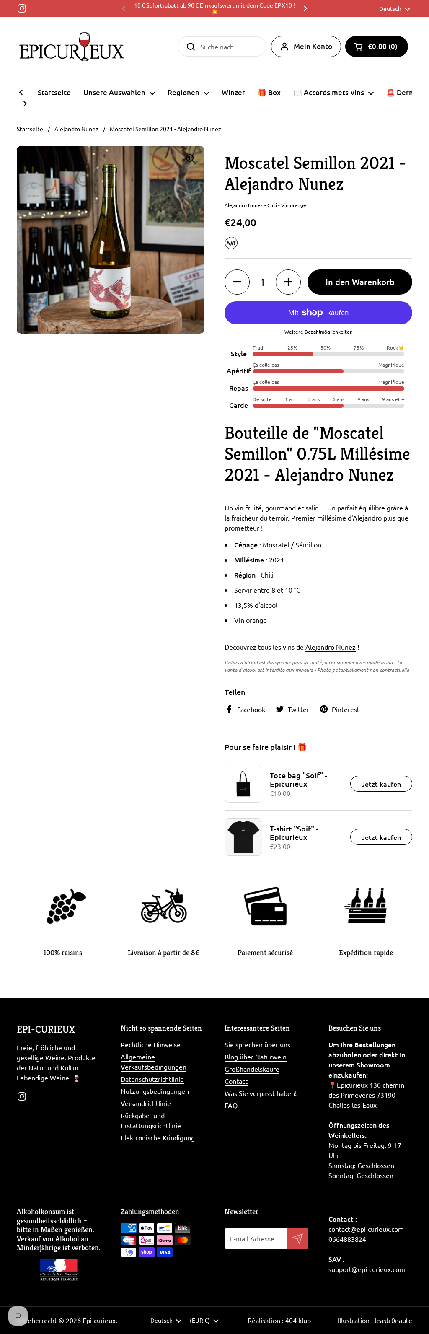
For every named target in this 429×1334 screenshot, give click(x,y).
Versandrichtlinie (146, 1103)
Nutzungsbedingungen (155, 1091)
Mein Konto (313, 46)
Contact (236, 1081)
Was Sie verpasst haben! (261, 1093)
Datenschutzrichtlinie (152, 1079)
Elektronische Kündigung (158, 1137)
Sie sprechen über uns (257, 1044)
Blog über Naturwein (256, 1056)
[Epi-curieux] (72, 46)
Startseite (30, 128)
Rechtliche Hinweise (151, 1044)
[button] (376, 46)
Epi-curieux (99, 1320)
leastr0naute (393, 1320)
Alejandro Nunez (76, 128)
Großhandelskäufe (252, 1069)
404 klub (298, 1320)
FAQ (231, 1105)
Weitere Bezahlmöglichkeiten (318, 331)
